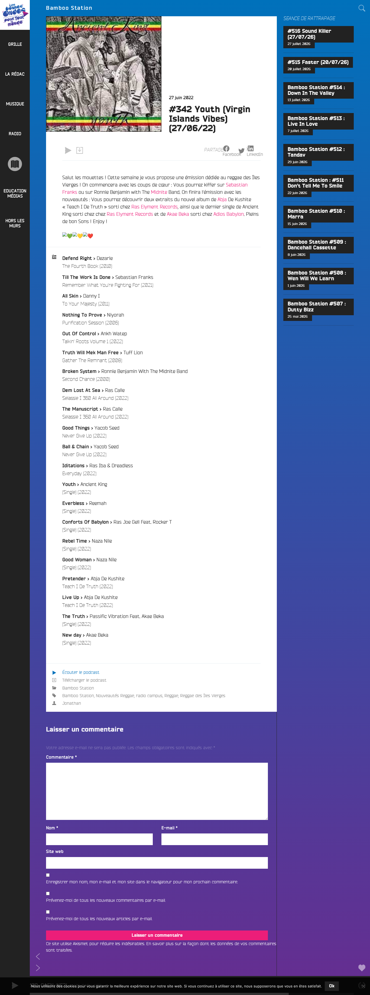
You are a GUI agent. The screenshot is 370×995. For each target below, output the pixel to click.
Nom (52, 828)
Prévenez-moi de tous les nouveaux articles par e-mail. (99, 918)
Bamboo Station (78, 687)
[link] (159, 192)
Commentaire (61, 757)
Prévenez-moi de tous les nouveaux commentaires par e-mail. (105, 900)
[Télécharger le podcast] (79, 150)
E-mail (169, 828)
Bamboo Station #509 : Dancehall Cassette (317, 245)
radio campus (149, 695)
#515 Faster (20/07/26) (318, 62)
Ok (332, 986)
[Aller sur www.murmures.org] (15, 164)
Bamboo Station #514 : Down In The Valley (316, 90)
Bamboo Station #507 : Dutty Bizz (317, 306)
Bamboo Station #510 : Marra (316, 214)
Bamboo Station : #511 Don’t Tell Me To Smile (316, 183)
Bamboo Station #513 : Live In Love (316, 121)
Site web (54, 851)
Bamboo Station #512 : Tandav (316, 152)
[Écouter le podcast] (68, 150)
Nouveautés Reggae (115, 695)
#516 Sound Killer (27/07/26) (309, 34)
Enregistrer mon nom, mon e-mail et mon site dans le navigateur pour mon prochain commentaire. (142, 881)
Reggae (171, 695)
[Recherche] (362, 8)
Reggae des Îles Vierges (202, 695)
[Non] (363, 986)
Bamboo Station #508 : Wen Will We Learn (317, 276)
